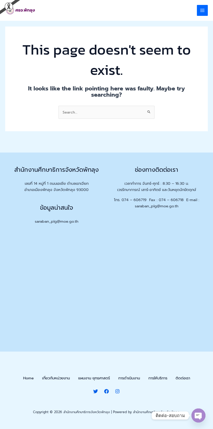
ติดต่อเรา (183, 378)
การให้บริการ (157, 378)
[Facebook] (106, 391)
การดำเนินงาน (129, 378)
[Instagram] (117, 391)
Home (28, 378)
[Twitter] (95, 391)
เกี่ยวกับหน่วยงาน (56, 378)
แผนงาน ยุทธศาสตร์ (94, 378)
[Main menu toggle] (202, 10)
